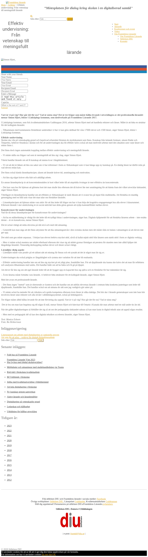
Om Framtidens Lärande (125, 34)
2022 (9, 430)
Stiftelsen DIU (126, 39)
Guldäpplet (80, 501)
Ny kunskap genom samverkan (21, 392)
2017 (9, 455)
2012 (9, 480)
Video (117, 31)
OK (54, 554)
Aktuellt (118, 26)
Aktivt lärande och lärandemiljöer (22, 397)
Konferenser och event (124, 29)
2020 (9, 440)
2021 (9, 435)
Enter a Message (8, 94)
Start (116, 24)
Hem (3, 5)
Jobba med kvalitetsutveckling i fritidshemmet (28, 382)
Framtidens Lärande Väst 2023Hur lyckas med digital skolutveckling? (24, 361)
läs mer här (47, 554)
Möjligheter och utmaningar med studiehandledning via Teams (35, 367)
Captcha (5, 102)
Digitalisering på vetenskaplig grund (23, 401)
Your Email (6, 82)
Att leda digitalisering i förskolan (22, 387)
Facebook (101, 499)
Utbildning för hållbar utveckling (22, 411)
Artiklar (11, 5)
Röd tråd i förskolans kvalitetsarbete (23, 372)
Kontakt (123, 41)
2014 (9, 470)
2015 (9, 465)
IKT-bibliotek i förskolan (18, 377)
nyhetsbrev (107, 504)
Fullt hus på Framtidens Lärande (21, 355)
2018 (9, 450)
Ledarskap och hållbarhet (18, 406)
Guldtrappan (111, 501)
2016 (9, 460)
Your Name (6, 77)
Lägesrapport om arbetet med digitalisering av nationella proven (30, 335)
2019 (9, 445)
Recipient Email (8, 88)
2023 (9, 425)
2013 (9, 475)
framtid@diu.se (77, 533)
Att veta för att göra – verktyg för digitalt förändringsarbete (28, 337)
